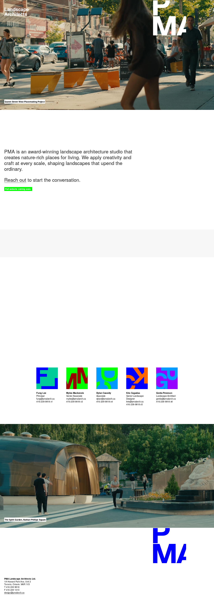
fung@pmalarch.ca (45, 398)
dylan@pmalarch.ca (105, 398)
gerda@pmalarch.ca (166, 398)
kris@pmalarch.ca (135, 401)
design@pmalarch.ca (14, 592)
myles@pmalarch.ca (76, 398)
